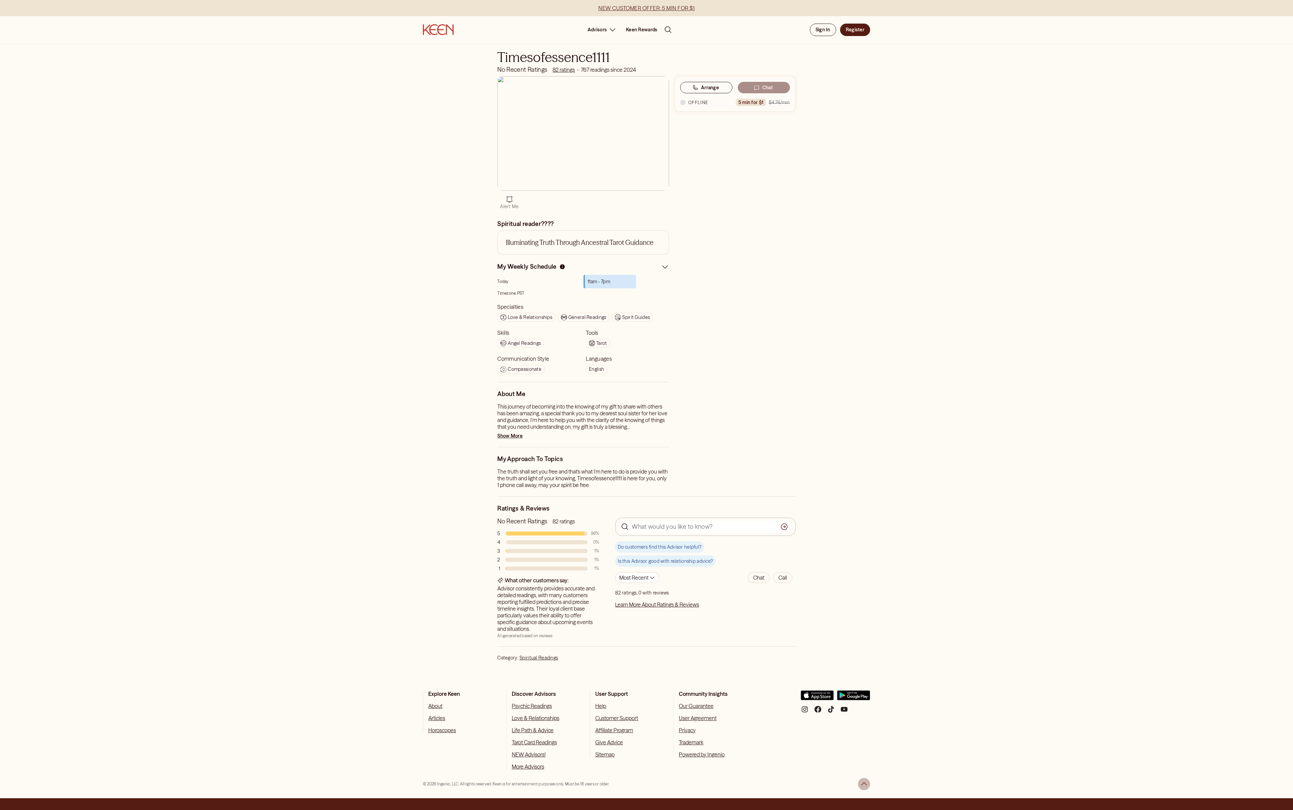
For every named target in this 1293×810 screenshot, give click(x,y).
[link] (564, 69)
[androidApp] (853, 698)
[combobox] (637, 577)
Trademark (691, 742)
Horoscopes (442, 730)
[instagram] (805, 712)
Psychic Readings (532, 706)
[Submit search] (784, 526)
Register (855, 30)
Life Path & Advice (533, 730)
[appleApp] (817, 698)
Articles (436, 718)
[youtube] (844, 712)
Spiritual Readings (539, 658)
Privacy (687, 730)
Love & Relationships (535, 718)
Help (600, 706)
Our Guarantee (696, 706)
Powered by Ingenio (702, 754)
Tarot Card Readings (534, 742)
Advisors (597, 30)
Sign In (823, 30)
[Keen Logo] (438, 29)
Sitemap (605, 754)
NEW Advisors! (528, 754)
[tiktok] (831, 712)
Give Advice (609, 742)
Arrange (710, 88)
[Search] (668, 30)
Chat (767, 88)
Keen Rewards (641, 30)
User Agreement (698, 718)
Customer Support (616, 718)
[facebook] (818, 712)
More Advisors (528, 766)
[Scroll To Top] (864, 784)
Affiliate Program (614, 730)
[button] (759, 577)
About (435, 706)
